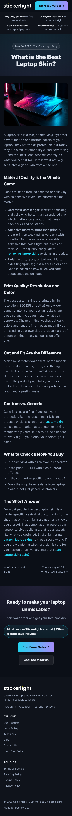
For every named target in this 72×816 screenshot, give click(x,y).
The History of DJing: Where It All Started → (54, 569)
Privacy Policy (12, 785)
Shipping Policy (13, 774)
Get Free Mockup (36, 660)
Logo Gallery (11, 728)
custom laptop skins (18, 539)
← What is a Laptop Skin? (16, 569)
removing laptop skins (23, 253)
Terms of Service (14, 768)
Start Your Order (13, 751)
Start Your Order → (51, 6)
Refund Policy (12, 779)
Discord (50, 706)
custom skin (54, 421)
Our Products (11, 722)
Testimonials (11, 734)
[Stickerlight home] (17, 6)
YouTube (38, 706)
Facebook (24, 706)
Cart (6, 739)
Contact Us (10, 745)
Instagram (10, 706)
